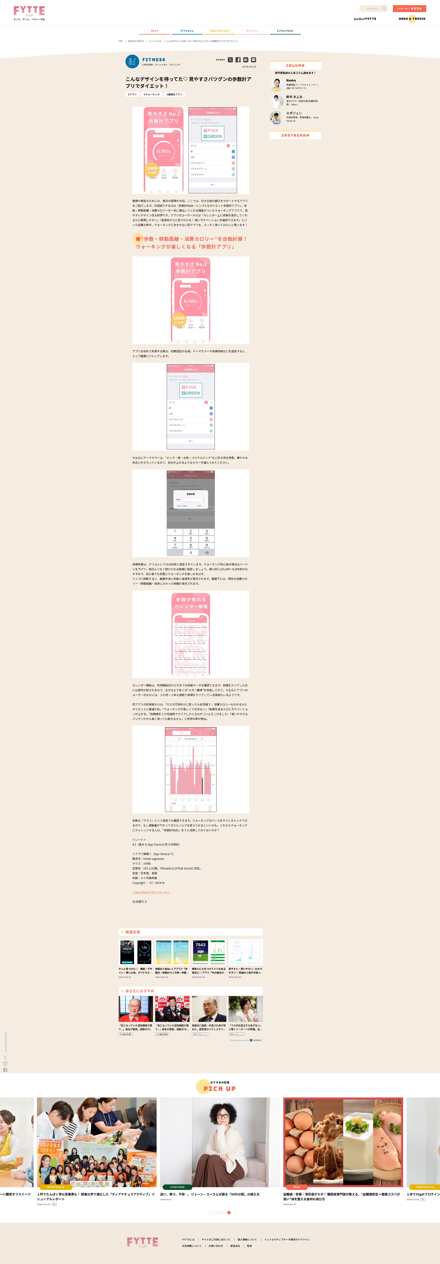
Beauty (253, 30)
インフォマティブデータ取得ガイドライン (287, 1239)
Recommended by (239, 1040)
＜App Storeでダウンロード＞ (151, 892)
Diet (154, 30)
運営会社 (235, 1246)
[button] (211, 1212)
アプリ (133, 94)
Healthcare (220, 30)
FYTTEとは (188, 1239)
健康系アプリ (175, 94)
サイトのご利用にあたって (216, 1239)
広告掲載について (191, 1246)
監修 (249, 1246)
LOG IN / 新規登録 (409, 8)
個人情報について (247, 1239)
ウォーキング (152, 94)
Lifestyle (285, 30)
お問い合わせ (216, 1246)
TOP (121, 41)
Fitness (187, 30)
